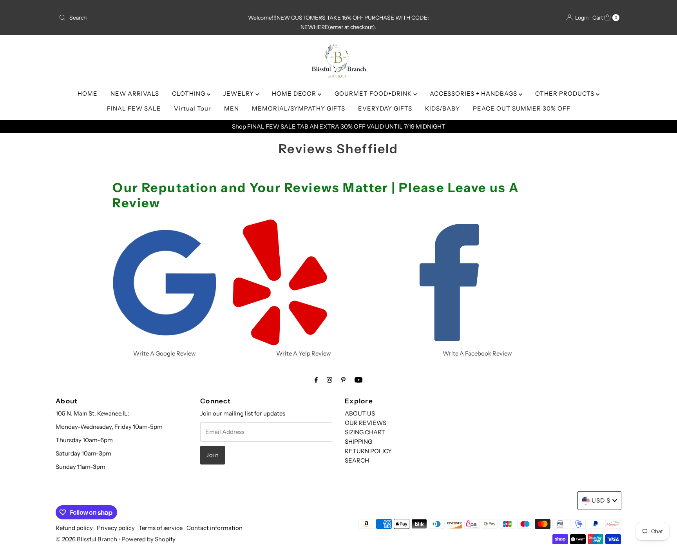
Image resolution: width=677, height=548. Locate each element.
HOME (88, 93)
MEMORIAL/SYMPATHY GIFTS (298, 108)
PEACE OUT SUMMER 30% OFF (521, 108)
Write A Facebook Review (477, 353)
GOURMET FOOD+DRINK (374, 93)
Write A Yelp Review (303, 353)
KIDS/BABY (442, 108)
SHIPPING (358, 441)
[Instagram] (329, 380)
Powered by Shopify (148, 539)
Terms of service (161, 528)
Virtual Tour (192, 108)
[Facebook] (316, 380)
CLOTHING (189, 93)
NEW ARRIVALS (134, 93)
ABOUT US (360, 413)
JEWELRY (239, 93)
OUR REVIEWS (365, 422)
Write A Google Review (164, 353)
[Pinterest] (343, 380)
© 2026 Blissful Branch (87, 539)
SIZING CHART (365, 432)
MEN (231, 108)
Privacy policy (116, 528)
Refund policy (74, 528)
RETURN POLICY (368, 451)
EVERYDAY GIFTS (385, 108)
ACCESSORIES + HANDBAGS (474, 93)
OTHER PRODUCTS (565, 93)
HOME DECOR (295, 93)
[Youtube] (358, 380)
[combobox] (148, 17)
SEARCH (357, 460)
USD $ (601, 500)
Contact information (214, 528)
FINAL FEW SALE (134, 108)
